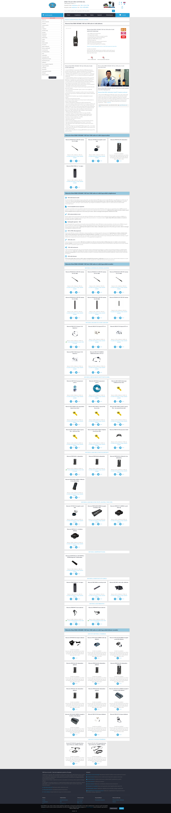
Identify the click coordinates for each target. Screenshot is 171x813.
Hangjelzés (44, 62)
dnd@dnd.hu (74, 7)
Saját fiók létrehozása (64, 799)
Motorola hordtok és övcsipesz (97, 578)
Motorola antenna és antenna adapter (97, 268)
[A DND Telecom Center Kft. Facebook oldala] (119, 2)
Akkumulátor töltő (45, 57)
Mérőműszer (44, 34)
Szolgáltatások (78, 15)
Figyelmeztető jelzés (46, 60)
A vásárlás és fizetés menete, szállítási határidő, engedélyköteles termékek (104, 779)
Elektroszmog (44, 37)
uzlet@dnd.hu (75, 5)
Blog (86, 15)
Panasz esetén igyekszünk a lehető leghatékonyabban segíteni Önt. (105, 786)
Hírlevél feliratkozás (52, 77)
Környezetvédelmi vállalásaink (118, 799)
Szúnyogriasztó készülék (46, 71)
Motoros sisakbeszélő (46, 48)
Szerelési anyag (45, 30)
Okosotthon (44, 69)
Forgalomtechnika (45, 65)
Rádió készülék (45, 42)
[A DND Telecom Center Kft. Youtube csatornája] (121, 2)
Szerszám (43, 32)
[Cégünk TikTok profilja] (121, 4)
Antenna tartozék (45, 25)
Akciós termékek (52, 18)
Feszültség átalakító (45, 51)
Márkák (92, 15)
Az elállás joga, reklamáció (96, 781)
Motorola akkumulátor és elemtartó (97, 452)
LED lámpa (44, 67)
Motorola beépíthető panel (97, 552)
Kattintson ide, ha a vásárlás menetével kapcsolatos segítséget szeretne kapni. (105, 776)
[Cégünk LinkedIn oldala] (124, 4)
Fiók (61, 801)
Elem (43, 53)
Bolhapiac (44, 72)
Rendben (121, 808)
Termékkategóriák (48, 15)
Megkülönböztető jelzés (46, 58)
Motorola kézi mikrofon (96, 603)
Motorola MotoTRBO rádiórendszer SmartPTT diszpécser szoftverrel (112, 92)
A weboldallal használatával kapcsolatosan (55, 789)
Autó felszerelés (45, 49)
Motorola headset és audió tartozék (97, 322)
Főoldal (68, 15)
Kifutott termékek (45, 74)
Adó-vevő (44, 19)
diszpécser (109, 102)
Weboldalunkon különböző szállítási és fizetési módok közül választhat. (107, 774)
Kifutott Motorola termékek (97, 633)
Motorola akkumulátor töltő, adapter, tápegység (97, 502)
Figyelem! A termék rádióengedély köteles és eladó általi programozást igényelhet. (102, 46)
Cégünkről (99, 15)
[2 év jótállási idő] (123, 28)
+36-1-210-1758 (84, 5)
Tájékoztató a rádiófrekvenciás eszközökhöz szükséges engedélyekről (105, 788)
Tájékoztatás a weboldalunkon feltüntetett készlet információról (103, 783)
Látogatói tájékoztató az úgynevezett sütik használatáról (56, 791)
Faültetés (114, 801)
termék (124, 15)
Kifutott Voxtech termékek (96, 739)
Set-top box (44, 44)
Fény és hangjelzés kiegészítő (47, 64)
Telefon (43, 39)
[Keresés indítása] (113, 11)
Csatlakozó (44, 28)
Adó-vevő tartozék (45, 21)
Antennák (44, 23)
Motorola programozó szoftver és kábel (97, 377)
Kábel (43, 26)
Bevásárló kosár (63, 803)
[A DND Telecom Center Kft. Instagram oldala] (119, 4)
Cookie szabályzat (90, 807)
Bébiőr (43, 41)
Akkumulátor (44, 55)
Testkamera (44, 35)
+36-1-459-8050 (84, 7)
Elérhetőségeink (109, 15)
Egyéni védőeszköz (45, 46)
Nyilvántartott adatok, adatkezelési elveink (55, 787)
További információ (113, 808)
